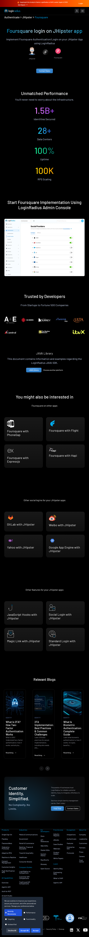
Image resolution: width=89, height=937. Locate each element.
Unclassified (11, 924)
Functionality (30, 919)
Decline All (12, 930)
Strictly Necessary (11, 912)
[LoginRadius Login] (77, 11)
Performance (30, 913)
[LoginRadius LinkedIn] (71, 930)
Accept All (25, 930)
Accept (36, 930)
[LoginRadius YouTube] (85, 930)
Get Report (21, 5)
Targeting (10, 919)
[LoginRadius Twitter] (78, 930)
